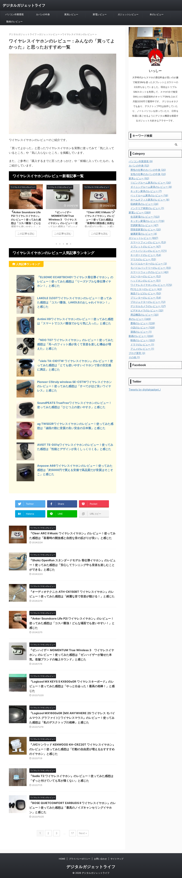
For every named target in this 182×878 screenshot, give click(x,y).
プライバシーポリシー (79, 858)
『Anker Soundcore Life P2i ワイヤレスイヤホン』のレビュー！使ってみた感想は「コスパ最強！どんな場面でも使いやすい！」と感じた (72, 623)
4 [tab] (67, 244)
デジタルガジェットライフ (24, 5)
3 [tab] (63, 244)
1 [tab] (56, 244)
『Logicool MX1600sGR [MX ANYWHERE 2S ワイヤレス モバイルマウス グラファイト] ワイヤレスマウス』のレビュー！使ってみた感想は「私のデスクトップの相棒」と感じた (72, 717)
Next (113, 211)
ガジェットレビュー (128, 14)
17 (72, 833)
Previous (12, 211)
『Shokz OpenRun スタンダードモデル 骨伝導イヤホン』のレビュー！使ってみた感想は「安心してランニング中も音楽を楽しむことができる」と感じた (72, 564)
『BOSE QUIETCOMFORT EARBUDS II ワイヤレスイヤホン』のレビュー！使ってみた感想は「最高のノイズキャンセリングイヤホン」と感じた (72, 807)
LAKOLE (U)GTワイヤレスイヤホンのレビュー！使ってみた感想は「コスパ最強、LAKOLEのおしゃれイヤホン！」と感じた (74, 302)
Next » (83, 833)
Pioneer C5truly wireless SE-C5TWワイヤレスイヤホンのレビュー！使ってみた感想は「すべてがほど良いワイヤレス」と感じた (74, 386)
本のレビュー (157, 14)
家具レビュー (71, 14)
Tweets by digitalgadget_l (145, 389)
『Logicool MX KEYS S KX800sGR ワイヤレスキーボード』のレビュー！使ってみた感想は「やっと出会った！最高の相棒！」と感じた (72, 686)
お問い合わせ (100, 858)
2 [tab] (60, 244)
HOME (62, 858)
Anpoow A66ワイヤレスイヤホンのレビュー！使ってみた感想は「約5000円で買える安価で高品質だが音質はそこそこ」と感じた (75, 470)
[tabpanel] (26, 212)
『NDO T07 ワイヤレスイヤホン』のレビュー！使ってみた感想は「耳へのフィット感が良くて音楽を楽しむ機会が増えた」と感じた (75, 344)
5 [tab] (70, 244)
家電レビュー (100, 14)
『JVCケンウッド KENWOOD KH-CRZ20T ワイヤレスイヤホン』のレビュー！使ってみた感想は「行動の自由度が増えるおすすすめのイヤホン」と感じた (72, 749)
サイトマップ (117, 858)
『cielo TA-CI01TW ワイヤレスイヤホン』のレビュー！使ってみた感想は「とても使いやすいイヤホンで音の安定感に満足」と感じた (75, 365)
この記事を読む (26, 233)
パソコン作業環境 (14, 14)
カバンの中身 (43, 14)
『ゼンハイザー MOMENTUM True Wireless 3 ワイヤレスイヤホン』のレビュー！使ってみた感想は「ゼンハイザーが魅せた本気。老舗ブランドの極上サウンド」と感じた (71, 654)
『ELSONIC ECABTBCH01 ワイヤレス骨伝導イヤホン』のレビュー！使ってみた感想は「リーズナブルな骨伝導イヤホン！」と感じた (75, 281)
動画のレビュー (14, 21)
